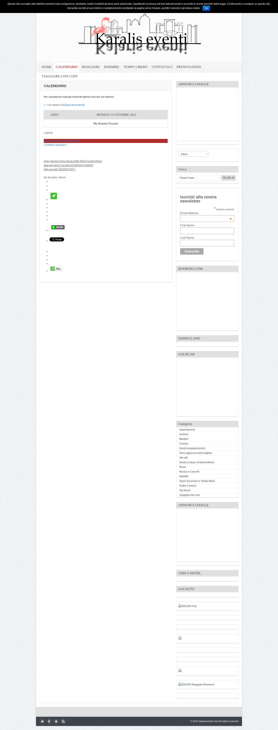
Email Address (206, 213)
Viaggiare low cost (189, 495)
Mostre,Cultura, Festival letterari (196, 462)
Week (74, 105)
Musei (182, 467)
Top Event (184, 490)
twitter (42, 721)
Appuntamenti (187, 429)
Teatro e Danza (187, 485)
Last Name (187, 237)
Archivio (183, 434)
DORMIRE (111, 67)
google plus (56, 721)
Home (46, 67)
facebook (49, 721)
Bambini (183, 439)
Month (81, 105)
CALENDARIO (67, 67)
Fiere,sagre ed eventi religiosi (195, 453)
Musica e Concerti (189, 471)
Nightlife (183, 476)
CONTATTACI (162, 67)
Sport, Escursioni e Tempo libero (197, 481)
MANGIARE (91, 67)
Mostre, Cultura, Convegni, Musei (62, 141)
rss (63, 721)
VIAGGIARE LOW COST (60, 76)
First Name (187, 225)
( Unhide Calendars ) (55, 145)
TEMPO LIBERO (136, 67)
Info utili (183, 457)
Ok (206, 8)
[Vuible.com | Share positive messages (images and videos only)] (53, 199)
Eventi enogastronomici (192, 448)
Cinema (183, 443)
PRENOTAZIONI (189, 67)
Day (68, 105)
